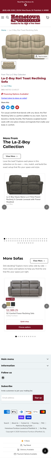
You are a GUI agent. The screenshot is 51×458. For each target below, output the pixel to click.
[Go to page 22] (4, 240)
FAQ (42, 423)
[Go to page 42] (46, 240)
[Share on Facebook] (3, 107)
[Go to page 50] (32, 243)
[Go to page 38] (38, 240)
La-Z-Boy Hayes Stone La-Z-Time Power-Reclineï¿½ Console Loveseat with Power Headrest (23, 199)
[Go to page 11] (25, 238)
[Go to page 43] (18, 243)
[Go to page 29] (19, 240)
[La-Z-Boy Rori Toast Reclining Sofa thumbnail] (8, 65)
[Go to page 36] (34, 240)
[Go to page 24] (8, 240)
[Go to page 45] (22, 243)
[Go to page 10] (23, 238)
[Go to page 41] (44, 240)
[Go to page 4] (10, 238)
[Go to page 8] (19, 238)
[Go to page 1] (4, 239)
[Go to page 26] (12, 240)
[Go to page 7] (17, 238)
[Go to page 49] (30, 243)
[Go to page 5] (12, 238)
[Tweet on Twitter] (8, 107)
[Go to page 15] (34, 238)
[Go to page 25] (10, 240)
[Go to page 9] (21, 238)
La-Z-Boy (8, 86)
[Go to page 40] (42, 240)
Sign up (38, 397)
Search (6, 423)
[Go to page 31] (23, 240)
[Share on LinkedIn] (12, 107)
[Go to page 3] (8, 238)
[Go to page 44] (20, 243)
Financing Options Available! (15, 94)
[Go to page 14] (31, 238)
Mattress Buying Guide (24, 426)
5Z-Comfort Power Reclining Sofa (20, 313)
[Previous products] (4, 207)
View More (10, 156)
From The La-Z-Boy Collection (13, 75)
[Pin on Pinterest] (17, 107)
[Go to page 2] (6, 238)
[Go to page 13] (29, 238)
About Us (15, 423)
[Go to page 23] (6, 240)
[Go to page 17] (38, 238)
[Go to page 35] (31, 240)
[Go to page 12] (27, 238)
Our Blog (43, 428)
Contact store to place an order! (14, 98)
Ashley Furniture (11, 316)
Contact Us (25, 423)
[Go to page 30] (21, 240)
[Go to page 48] (28, 243)
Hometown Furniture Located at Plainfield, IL (21, 428)
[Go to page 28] (17, 240)
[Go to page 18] (40, 238)
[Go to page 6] (15, 238)
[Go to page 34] (29, 240)
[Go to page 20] (44, 238)
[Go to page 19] (42, 238)
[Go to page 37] (36, 240)
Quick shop (24, 321)
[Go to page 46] (24, 243)
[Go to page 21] (46, 238)
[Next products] (46, 207)
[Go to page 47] (26, 243)
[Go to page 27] (15, 240)
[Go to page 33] (27, 240)
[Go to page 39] (40, 240)
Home (3, 30)
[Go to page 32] (25, 240)
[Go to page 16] (36, 238)
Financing (35, 423)
